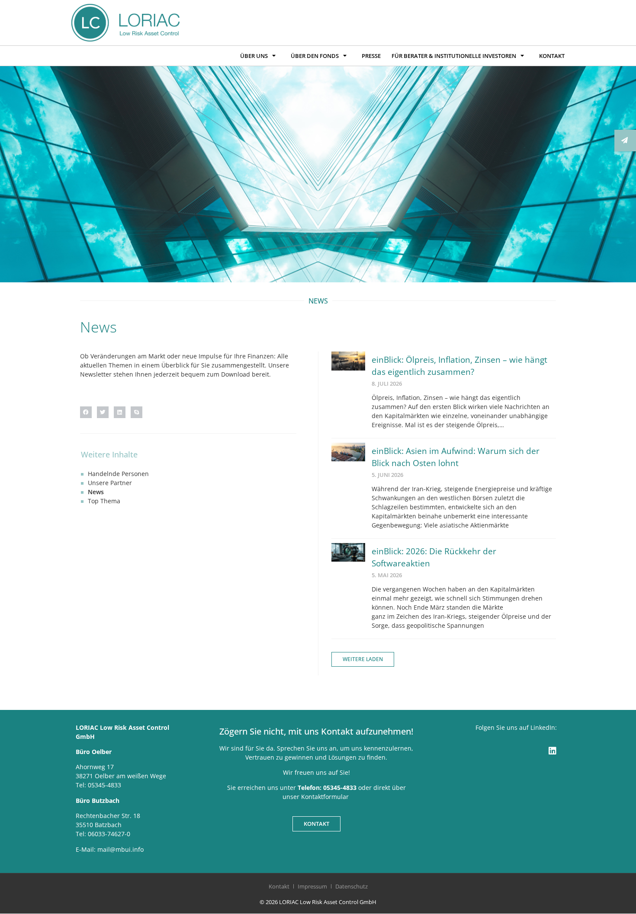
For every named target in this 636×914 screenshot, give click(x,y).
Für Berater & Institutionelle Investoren (454, 56)
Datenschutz (351, 886)
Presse (371, 56)
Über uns (254, 56)
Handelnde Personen (118, 474)
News (96, 492)
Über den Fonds (315, 56)
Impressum (312, 886)
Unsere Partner (110, 483)
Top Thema (104, 501)
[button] (86, 412)
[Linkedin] (552, 751)
